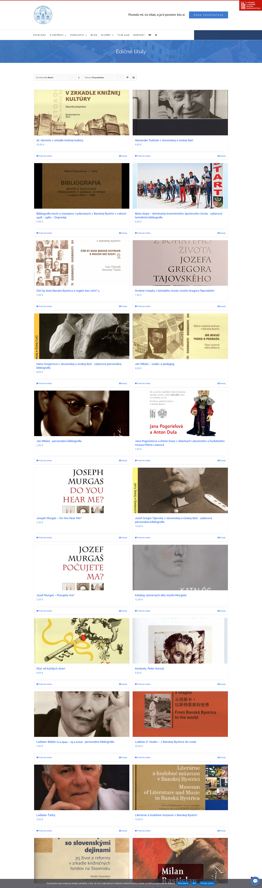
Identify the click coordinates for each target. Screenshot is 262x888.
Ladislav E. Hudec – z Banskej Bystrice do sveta (165, 741)
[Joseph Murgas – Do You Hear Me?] (81, 490)
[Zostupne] (79, 77)
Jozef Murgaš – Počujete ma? (55, 595)
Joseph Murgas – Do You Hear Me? (59, 518)
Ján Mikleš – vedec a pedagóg (154, 364)
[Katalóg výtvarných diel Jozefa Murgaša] (180, 567)
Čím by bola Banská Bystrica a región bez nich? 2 (68, 290)
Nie (194, 883)
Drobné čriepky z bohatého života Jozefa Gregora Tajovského (174, 290)
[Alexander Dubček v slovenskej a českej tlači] (180, 112)
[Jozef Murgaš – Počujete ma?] (81, 567)
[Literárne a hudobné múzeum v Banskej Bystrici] (180, 787)
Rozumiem (183, 883)
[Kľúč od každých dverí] (81, 641)
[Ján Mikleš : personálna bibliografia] (81, 413)
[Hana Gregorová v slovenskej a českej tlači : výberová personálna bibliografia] (81, 336)
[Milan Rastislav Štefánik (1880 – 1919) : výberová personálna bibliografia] (180, 860)
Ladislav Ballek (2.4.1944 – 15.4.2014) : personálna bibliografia (75, 741)
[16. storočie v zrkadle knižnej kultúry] (81, 112)
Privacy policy (207, 883)
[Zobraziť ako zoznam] (133, 77)
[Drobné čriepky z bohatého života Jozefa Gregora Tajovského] (180, 263)
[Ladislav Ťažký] (81, 787)
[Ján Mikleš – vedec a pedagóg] (180, 336)
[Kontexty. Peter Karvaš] (180, 641)
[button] (156, 35)
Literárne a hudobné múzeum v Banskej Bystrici (166, 815)
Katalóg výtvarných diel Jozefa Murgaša (160, 595)
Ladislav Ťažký (45, 815)
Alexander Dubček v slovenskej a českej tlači (164, 140)
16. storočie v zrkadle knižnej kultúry (59, 140)
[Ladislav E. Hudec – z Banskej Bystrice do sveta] (180, 714)
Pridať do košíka (45, 156)
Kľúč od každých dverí (50, 668)
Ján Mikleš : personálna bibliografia (59, 441)
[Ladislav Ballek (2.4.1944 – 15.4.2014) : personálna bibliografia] (81, 714)
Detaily (124, 156)
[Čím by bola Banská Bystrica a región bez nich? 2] (81, 263)
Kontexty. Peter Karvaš (149, 668)
